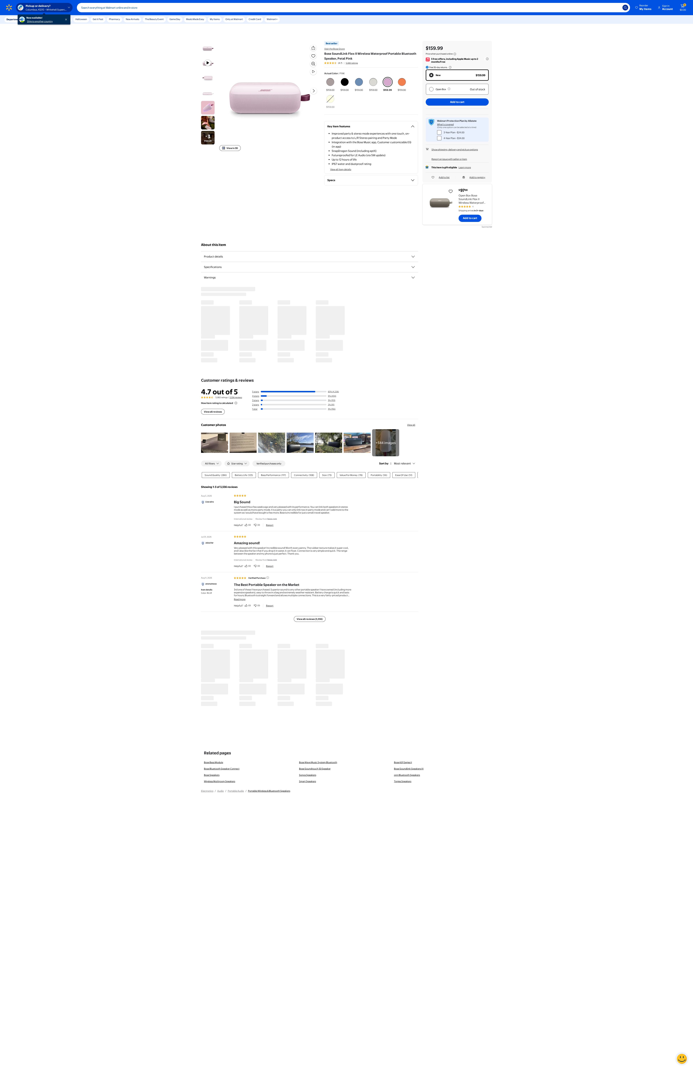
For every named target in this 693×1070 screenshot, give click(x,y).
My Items (215, 19)
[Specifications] (413, 267)
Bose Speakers (211, 775)
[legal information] (454, 54)
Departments (13, 19)
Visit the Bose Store (334, 48)
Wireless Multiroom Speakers (219, 781)
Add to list (444, 177)
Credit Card (255, 19)
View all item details (340, 169)
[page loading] (309, 324)
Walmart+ (272, 19)
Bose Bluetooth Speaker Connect (221, 768)
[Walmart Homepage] (9, 7)
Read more (239, 599)
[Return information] (449, 67)
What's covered (445, 124)
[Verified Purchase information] (267, 577)
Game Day (174, 19)
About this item (213, 245)
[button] (643, 7)
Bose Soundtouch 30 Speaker (315, 768)
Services (36, 19)
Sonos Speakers (307, 775)
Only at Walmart (234, 19)
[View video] (313, 71)
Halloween (81, 19)
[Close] (67, 19)
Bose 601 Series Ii (403, 762)
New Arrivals (132, 19)
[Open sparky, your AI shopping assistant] (681, 1058)
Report (269, 525)
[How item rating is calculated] (235, 403)
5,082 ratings (352, 63)
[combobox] (353, 7)
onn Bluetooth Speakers (407, 775)
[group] (341, 63)
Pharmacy (114, 19)
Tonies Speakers (402, 781)
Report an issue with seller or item (449, 159)
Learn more (465, 167)
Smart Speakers (307, 781)
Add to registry (477, 177)
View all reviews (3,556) (310, 619)
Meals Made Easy (195, 19)
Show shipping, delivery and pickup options (455, 149)
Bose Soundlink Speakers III (409, 768)
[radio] (330, 84)
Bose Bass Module (213, 762)
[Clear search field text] (617, 7)
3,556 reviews (236, 397)
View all (411, 424)
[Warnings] (413, 277)
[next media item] (313, 91)
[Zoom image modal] (313, 63)
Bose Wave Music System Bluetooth (318, 762)
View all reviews (213, 411)
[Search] (625, 7)
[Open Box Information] (449, 88)
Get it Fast (98, 19)
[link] (385, 442)
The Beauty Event (154, 19)
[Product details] (413, 256)
